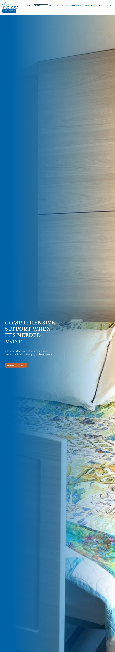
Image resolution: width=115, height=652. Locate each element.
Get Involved (89, 5)
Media (51, 5)
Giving (101, 5)
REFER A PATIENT (9, 11)
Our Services (40, 5)
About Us (28, 5)
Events (110, 5)
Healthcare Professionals (69, 5)
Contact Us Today (16, 365)
